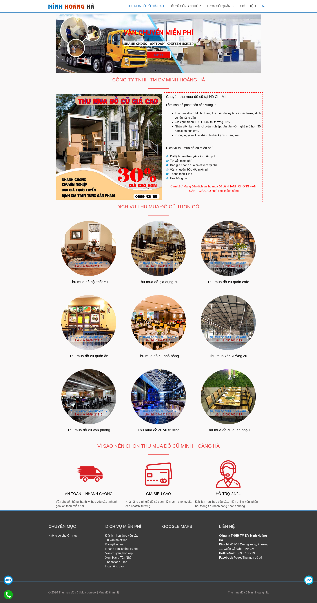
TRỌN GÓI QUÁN (218, 6)
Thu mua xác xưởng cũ (228, 356)
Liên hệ (158, 54)
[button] (155, 70)
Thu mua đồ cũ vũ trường (158, 430)
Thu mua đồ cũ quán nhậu (228, 430)
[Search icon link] (264, 6)
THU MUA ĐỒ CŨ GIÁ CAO (145, 6)
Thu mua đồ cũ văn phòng (88, 430)
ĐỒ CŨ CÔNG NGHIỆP (185, 6)
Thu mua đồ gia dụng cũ (158, 282)
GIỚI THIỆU (248, 6)
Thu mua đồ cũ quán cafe (228, 282)
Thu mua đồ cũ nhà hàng (158, 356)
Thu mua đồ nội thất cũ (89, 282)
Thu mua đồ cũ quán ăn (88, 356)
